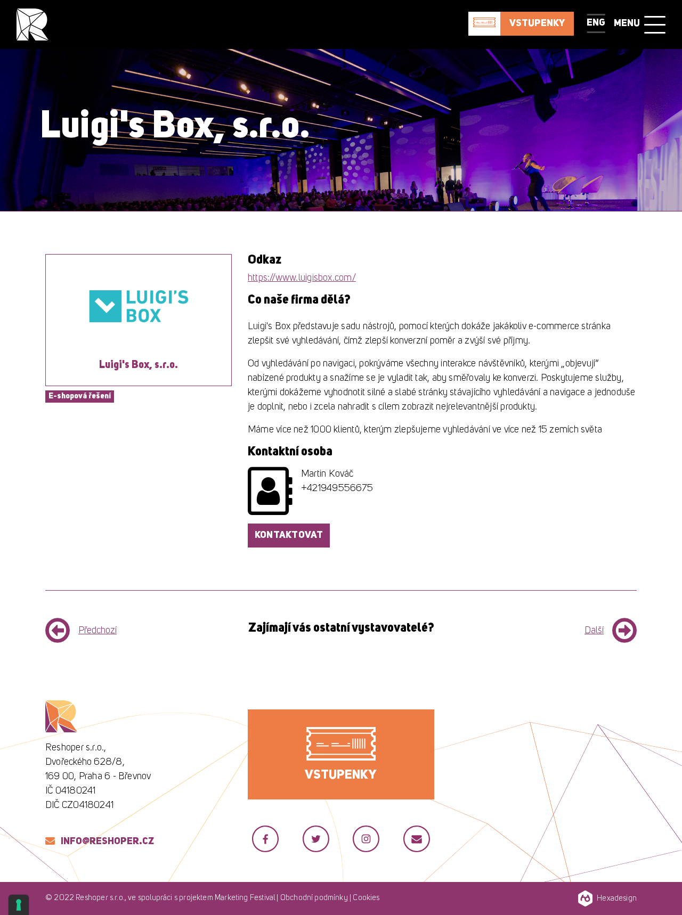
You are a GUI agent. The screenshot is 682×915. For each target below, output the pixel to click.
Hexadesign (617, 899)
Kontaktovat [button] (289, 535)
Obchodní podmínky (314, 898)
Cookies (366, 898)
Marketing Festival (245, 898)
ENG (596, 23)
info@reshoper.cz (107, 841)
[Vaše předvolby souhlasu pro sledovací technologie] (19, 905)
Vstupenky (537, 23)
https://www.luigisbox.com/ (302, 278)
